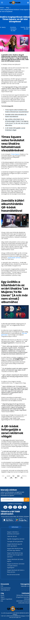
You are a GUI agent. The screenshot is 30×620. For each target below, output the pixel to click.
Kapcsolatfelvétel (5, 588)
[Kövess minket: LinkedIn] (5, 507)
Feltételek (25, 593)
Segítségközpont (5, 590)
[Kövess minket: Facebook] (20, 507)
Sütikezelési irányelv (23, 603)
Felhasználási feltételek (22, 595)
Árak (2, 601)
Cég (2, 593)
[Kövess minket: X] (25, 507)
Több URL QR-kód (12, 536)
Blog (7, 8)
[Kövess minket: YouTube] (10, 507)
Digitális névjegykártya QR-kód (15, 539)
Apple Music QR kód (14, 258)
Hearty (4, 27)
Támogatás (24, 584)
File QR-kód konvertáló (13, 574)
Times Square (15, 154)
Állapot (2, 597)
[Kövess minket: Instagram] (15, 507)
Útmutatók (5, 584)
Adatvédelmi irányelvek (22, 601)
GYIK (2, 586)
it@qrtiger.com (25, 586)
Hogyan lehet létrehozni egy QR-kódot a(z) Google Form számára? (15, 555)
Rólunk (2, 595)
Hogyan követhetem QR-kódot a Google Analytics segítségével (15, 565)
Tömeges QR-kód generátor (15, 541)
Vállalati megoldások (6, 599)
